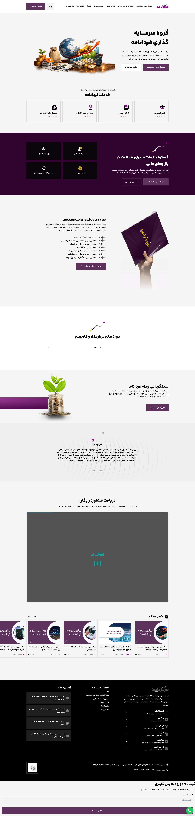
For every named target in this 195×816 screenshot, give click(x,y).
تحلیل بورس (98, 6)
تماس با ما (70, 6)
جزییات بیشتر (159, 407)
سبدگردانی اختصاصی (144, 6)
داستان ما (80, 6)
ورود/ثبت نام (36, 6)
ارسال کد (99, 810)
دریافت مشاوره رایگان (93, 266)
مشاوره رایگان (131, 67)
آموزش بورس (110, 6)
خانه (107, 691)
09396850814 (139, 769)
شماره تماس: (188, 795)
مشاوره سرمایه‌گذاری (125, 6)
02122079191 (149, 769)
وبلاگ (89, 6)
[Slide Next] (94, 470)
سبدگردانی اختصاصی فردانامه (97, 695)
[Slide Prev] (101, 470)
